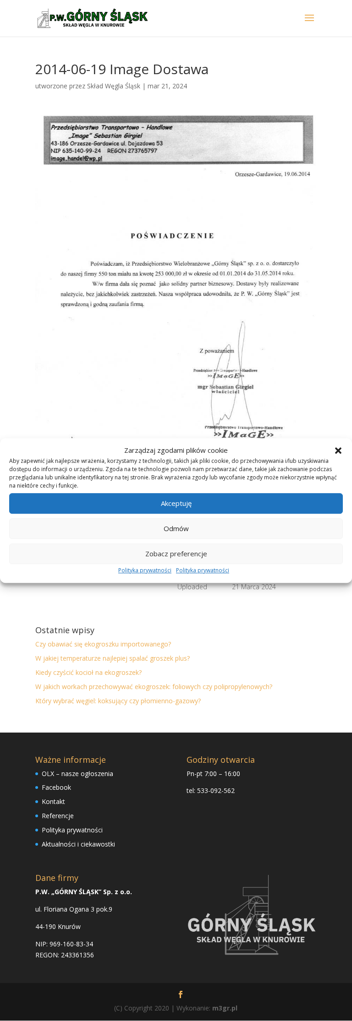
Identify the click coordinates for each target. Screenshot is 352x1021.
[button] (338, 450)
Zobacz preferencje (176, 554)
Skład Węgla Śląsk (113, 85)
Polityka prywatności (144, 570)
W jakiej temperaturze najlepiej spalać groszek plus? (112, 658)
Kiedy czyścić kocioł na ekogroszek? (88, 672)
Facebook (56, 787)
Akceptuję (176, 503)
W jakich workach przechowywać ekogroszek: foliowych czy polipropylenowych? (153, 686)
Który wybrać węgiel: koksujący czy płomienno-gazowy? (118, 700)
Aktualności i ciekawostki (78, 844)
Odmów (176, 528)
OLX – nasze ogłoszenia (77, 773)
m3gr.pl (224, 1008)
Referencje (58, 815)
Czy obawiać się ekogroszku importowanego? (103, 644)
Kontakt (53, 801)
